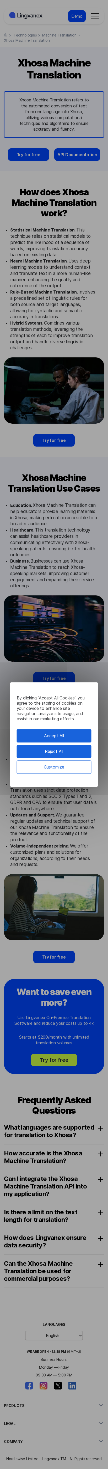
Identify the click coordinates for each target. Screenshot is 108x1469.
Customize (54, 767)
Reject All (54, 751)
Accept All (54, 735)
